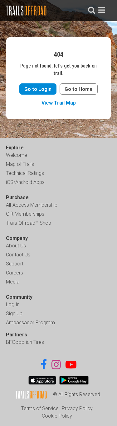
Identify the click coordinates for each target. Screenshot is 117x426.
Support (14, 264)
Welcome (16, 155)
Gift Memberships (25, 214)
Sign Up (14, 313)
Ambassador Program (30, 322)
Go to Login (37, 89)
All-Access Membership (31, 205)
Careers (14, 273)
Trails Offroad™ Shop (28, 223)
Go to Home (79, 89)
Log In (13, 304)
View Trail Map (58, 103)
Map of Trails (20, 164)
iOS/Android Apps (25, 182)
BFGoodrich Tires (25, 342)
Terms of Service (40, 408)
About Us (16, 246)
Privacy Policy (77, 408)
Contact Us (18, 255)
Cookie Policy (57, 416)
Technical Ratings (25, 173)
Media (12, 282)
